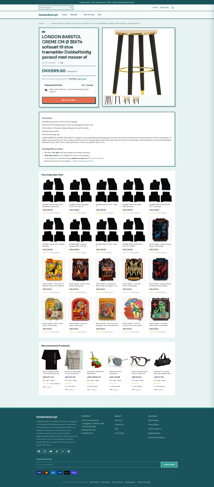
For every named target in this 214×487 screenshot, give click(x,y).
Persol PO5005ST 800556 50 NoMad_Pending (115, 373)
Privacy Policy (153, 424)
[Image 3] (126, 100)
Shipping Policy (154, 433)
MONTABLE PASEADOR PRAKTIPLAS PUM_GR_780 (95, 373)
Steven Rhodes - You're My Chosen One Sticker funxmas (132, 324)
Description (47, 118)
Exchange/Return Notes (52, 149)
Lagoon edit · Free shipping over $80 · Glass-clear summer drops (107, 2)
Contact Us (119, 424)
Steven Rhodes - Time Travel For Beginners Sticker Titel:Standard (53, 285)
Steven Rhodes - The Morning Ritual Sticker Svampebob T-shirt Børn (107, 285)
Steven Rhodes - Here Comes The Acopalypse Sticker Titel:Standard (107, 324)
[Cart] (172, 7)
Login (155, 7)
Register (164, 7)
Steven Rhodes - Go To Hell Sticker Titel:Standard (131, 285)
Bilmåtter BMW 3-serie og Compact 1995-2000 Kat (77, 245)
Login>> (49, 387)
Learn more (82, 79)
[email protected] (96, 158)
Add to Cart (69, 100)
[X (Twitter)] (62, 451)
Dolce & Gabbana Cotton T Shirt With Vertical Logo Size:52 (51, 373)
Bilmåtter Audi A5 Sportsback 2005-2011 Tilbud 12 (79, 205)
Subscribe (169, 465)
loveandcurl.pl (48, 14)
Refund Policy (153, 420)
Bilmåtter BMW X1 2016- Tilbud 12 (106, 245)
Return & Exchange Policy (84, 161)
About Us (118, 420)
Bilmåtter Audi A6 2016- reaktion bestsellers (53, 245)
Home (64, 15)
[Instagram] (44, 451)
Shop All (73, 15)
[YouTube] (50, 451)
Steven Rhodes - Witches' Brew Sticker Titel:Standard (79, 285)
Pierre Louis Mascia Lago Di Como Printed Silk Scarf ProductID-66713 (73, 373)
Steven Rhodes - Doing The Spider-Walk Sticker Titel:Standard (78, 325)
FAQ (116, 429)
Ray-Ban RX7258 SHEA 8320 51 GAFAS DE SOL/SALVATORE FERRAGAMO (139, 373)
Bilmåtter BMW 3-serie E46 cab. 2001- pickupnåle (159, 205)
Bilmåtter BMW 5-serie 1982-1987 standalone (132, 205)
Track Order (119, 433)
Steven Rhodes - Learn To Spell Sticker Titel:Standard (53, 324)
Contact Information (156, 437)
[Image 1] (108, 100)
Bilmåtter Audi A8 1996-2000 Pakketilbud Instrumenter (53, 205)
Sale (99, 15)
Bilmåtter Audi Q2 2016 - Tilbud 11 (106, 205)
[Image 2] (117, 100)
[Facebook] (38, 451)
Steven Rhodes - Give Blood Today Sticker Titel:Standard (158, 324)
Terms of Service (154, 429)
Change (89, 85)
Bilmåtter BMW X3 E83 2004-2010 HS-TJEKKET (133, 245)
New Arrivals (89, 15)
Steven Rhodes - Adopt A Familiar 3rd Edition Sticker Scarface (160, 285)
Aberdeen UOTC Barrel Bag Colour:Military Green (162, 372)
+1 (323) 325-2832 (88, 427)
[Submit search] (71, 7)
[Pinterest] (68, 451)
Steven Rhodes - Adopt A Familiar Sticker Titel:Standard (160, 245)
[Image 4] (136, 100)
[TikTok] (56, 451)
